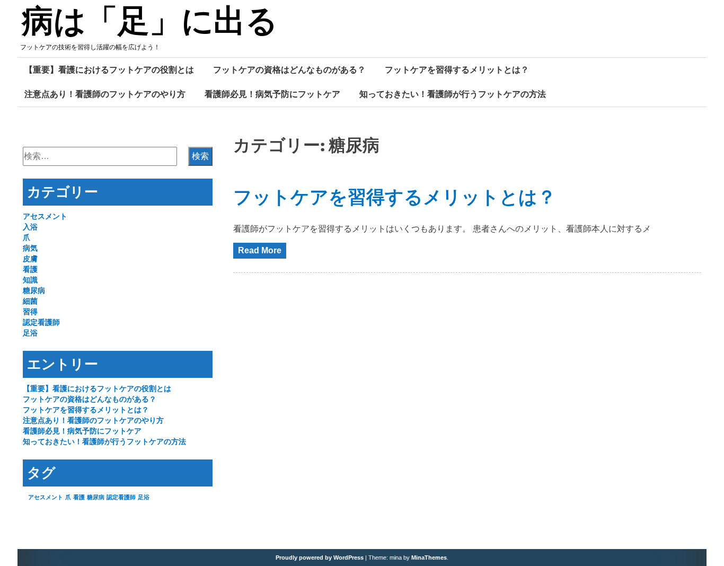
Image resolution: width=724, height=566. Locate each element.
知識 (30, 280)
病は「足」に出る (150, 22)
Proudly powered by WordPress (320, 557)
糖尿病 (34, 290)
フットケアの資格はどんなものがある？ (289, 69)
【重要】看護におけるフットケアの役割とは (109, 69)
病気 (30, 248)
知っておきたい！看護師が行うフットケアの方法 (452, 94)
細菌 (30, 301)
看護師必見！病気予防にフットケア (272, 94)
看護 (30, 269)
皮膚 (30, 258)
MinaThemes (429, 557)
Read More (259, 250)
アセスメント (45, 216)
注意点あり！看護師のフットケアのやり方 (105, 94)
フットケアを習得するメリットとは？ (457, 69)
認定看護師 (41, 322)
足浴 (30, 333)
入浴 (30, 227)
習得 (30, 311)
